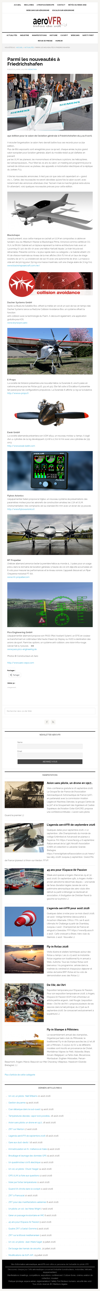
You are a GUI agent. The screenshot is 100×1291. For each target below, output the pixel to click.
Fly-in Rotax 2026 (57, 946)
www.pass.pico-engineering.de (22, 649)
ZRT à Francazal (16, 1195)
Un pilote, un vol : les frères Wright (24, 1209)
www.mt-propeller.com (18, 577)
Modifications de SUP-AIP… (21, 1255)
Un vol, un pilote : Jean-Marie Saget (25, 1242)
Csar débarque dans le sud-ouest (24, 1109)
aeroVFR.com (43, 1264)
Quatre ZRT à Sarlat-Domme (22, 1228)
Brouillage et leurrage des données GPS (27, 1155)
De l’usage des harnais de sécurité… (25, 1248)
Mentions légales (60, 1284)
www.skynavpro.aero (17, 323)
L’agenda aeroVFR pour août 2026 (68, 908)
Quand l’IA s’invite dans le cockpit (24, 1189)
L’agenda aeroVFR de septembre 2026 (71, 824)
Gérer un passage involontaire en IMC (26, 1215)
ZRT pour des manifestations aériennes (27, 1202)
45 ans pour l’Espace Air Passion (67, 869)
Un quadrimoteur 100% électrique (24, 1162)
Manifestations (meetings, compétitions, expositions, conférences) (35, 1275)
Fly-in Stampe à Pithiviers (63, 1029)
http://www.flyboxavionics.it (21, 509)
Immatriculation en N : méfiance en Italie (27, 1149)
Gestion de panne (16, 1102)
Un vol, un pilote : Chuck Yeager (23, 1169)
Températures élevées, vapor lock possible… (29, 1116)
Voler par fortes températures (22, 1182)
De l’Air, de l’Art (56, 984)
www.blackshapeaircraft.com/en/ (23, 265)
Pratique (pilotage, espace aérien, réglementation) (29, 1281)
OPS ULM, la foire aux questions (23, 1175)
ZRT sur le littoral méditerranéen (23, 1235)
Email (19, 751)
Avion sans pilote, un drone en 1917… (69, 783)
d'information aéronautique (25, 1264)
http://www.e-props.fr (18, 393)
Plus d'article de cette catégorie (20, 1074)
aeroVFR (50, 22)
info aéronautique (36, 1269)
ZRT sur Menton (16, 1129)
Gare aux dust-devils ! (18, 1142)
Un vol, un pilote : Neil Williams (23, 1096)
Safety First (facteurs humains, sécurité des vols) (71, 1281)
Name (19, 742)
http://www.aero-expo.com (20, 663)
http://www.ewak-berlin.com (21, 446)
